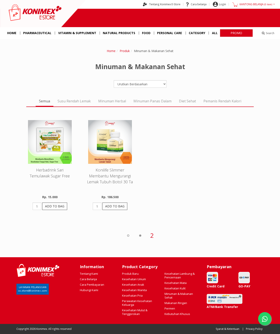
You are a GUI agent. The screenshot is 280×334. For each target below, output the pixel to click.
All (215, 33)
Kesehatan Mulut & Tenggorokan (134, 312)
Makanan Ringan (175, 303)
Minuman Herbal (112, 101)
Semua (44, 101)
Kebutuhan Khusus (177, 314)
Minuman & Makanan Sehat (178, 295)
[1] (140, 235)
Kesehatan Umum (134, 279)
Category (197, 33)
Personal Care (169, 33)
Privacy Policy (254, 329)
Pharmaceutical (37, 33)
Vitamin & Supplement (77, 33)
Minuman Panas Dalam (152, 101)
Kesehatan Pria (132, 295)
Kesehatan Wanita (134, 290)
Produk (125, 51)
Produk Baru (130, 274)
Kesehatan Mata (175, 283)
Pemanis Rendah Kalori (222, 101)
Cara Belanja (88, 279)
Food (146, 33)
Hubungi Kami (89, 290)
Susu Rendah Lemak (74, 101)
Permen (169, 308)
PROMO (236, 33)
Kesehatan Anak (133, 285)
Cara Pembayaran (92, 285)
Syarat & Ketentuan (227, 329)
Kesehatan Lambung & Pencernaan (179, 275)
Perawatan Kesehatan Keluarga (137, 303)
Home (11, 33)
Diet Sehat (187, 101)
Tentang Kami (89, 274)
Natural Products (119, 33)
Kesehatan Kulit (175, 288)
